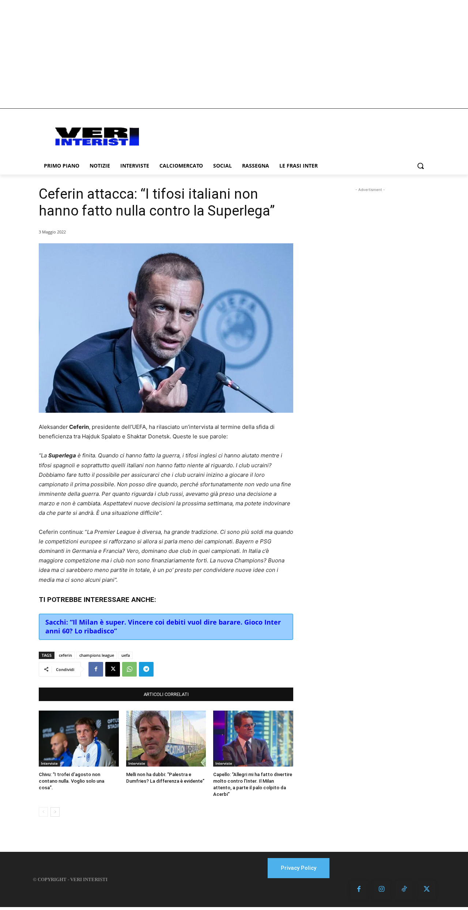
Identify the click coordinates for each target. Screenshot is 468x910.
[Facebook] (95, 669)
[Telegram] (146, 669)
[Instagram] (381, 889)
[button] (420, 166)
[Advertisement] (234, 54)
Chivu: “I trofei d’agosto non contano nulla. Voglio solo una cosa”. (71, 781)
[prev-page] (43, 812)
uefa (125, 655)
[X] (112, 669)
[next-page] (55, 812)
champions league (96, 655)
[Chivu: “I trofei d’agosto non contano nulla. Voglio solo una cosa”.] (79, 739)
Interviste (49, 763)
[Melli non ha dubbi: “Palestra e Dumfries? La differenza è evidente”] (166, 739)
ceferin (65, 655)
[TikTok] (404, 889)
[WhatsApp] (129, 669)
